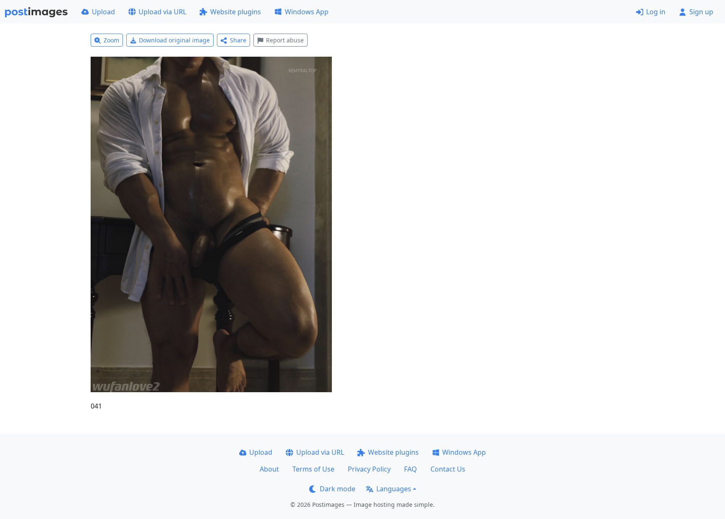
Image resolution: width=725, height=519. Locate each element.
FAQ (410, 469)
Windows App (307, 11)
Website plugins (235, 11)
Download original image (174, 40)
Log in (655, 11)
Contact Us (447, 469)
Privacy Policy (369, 469)
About (269, 469)
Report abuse (285, 40)
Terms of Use (313, 469)
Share (238, 40)
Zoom (111, 40)
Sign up (701, 11)
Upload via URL (162, 11)
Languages (393, 488)
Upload (103, 11)
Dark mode (337, 488)
